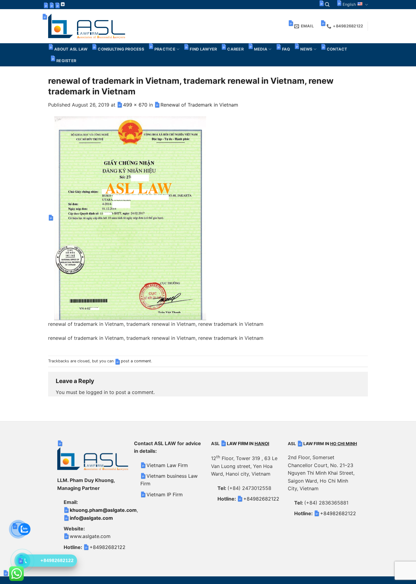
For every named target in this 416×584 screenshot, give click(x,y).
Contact (337, 49)
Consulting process (121, 49)
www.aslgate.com (90, 536)
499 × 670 (135, 105)
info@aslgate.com (91, 518)
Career (235, 49)
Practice (164, 49)
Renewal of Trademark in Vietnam (199, 105)
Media (260, 49)
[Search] (327, 4)
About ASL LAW (70, 49)
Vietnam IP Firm (164, 494)
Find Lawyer (203, 49)
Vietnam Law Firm (167, 465)
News (306, 49)
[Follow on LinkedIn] (63, 4)
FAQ (286, 49)
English (349, 4)
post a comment (136, 361)
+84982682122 (107, 547)
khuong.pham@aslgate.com (103, 510)
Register (66, 60)
